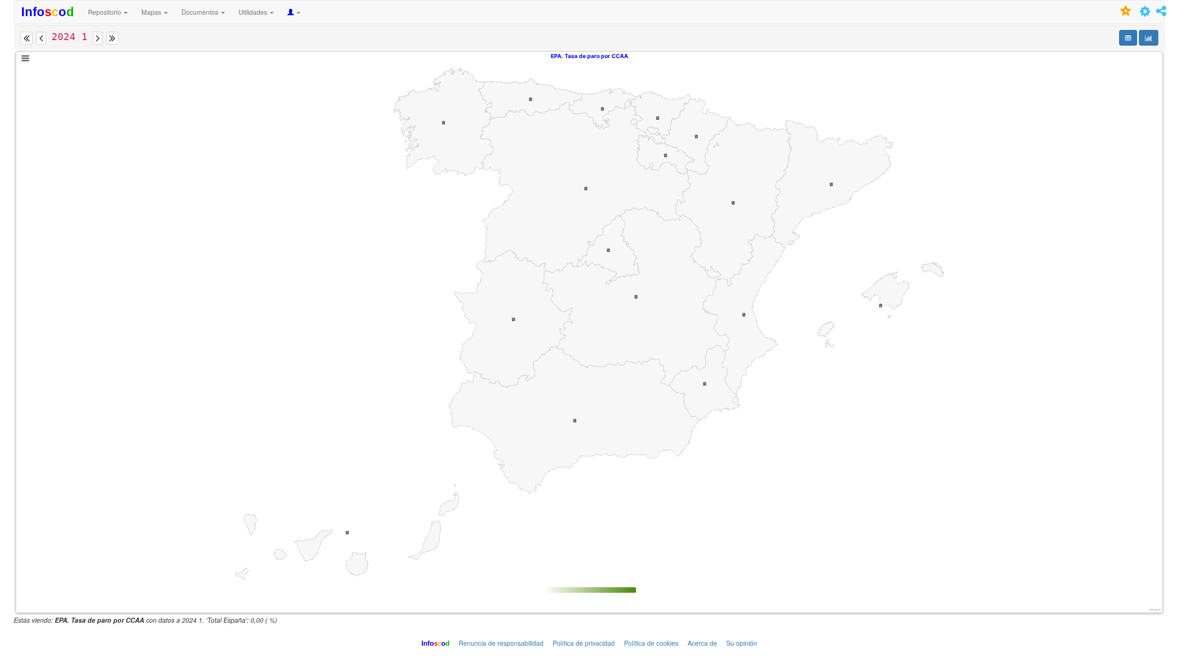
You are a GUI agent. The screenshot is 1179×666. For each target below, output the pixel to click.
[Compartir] (1161, 12)
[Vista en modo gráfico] (1148, 38)
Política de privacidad (584, 643)
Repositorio (105, 12)
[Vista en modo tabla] (1128, 38)
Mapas (152, 12)
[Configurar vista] (1145, 13)
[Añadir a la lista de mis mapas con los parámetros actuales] (1125, 13)
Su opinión (741, 643)
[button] (27, 38)
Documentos (200, 12)
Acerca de (702, 643)
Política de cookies (651, 643)
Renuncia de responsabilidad (501, 643)
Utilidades (254, 12)
